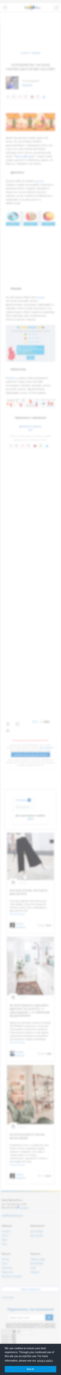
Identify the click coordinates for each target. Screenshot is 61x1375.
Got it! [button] (30, 1369)
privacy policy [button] (45, 1360)
